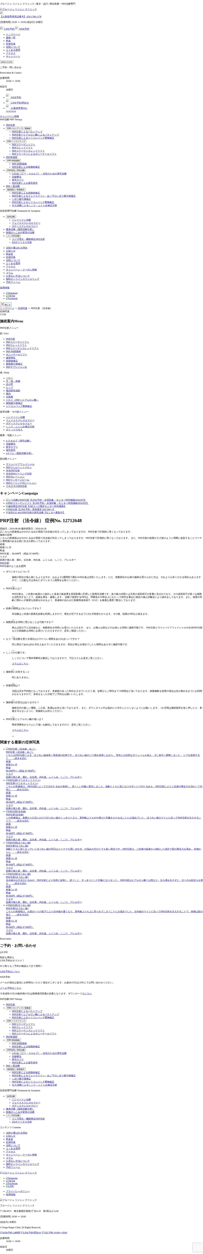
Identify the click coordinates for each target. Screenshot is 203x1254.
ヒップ (9, 387)
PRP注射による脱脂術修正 (26, 167)
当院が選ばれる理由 (16, 248)
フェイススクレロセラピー (26, 223)
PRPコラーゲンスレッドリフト (28, 151)
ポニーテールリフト (16, 354)
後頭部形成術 (13, 390)
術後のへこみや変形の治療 (20, 232)
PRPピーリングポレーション (21, 483)
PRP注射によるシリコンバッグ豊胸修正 (33, 138)
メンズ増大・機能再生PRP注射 (28, 239)
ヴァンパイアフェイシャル (20, 464)
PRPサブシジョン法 (16, 367)
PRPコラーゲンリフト (23, 144)
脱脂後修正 (12, 361)
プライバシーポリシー (18, 1191)
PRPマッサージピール (17, 480)
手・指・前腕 (13, 381)
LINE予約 (9, 29)
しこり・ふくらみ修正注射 (20, 426)
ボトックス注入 (14, 429)
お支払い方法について (18, 276)
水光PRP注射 (13, 470)
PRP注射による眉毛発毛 (25, 183)
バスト (9, 378)
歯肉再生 (10, 357)
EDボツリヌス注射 (22, 242)
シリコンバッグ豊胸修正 (19, 406)
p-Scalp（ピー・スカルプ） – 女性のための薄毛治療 (39, 173)
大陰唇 (9, 397)
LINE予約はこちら (10, 971)
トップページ (13, 34)
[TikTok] (10, 295)
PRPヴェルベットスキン (19, 467)
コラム (9, 273)
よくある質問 (13, 50)
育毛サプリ (18, 180)
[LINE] (10, 1186)
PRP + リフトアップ (16, 141)
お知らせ (10, 251)
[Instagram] (12, 293)
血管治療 (11, 217)
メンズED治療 (13, 236)
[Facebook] (12, 298)
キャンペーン (13, 56)
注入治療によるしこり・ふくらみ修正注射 (34, 205)
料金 (8, 40)
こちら (88, 993)
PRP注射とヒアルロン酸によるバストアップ (35, 135)
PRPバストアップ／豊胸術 (18, 128)
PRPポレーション (15, 477)
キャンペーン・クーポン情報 (21, 269)
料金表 (9, 254)
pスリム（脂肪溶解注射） (19, 453)
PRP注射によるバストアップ (27, 131)
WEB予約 (24, 29)
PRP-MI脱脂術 (13, 160)
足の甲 (9, 384)
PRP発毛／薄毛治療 (16, 170)
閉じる (7, 305)
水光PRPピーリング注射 (19, 473)
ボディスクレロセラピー (25, 226)
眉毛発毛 (10, 450)
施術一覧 (10, 37)
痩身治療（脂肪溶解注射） (20, 229)
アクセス (10, 53)
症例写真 (10, 44)
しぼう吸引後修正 (21, 199)
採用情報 (5, 287)
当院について (13, 47)
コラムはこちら (20, 663)
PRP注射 (10, 125)
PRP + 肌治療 (13, 186)
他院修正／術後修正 (16, 189)
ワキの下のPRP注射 (16, 486)
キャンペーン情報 (9, 116)
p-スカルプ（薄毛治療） (19, 440)
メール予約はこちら (10, 988)
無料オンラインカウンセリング (22, 279)
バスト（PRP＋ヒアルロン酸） (22, 400)
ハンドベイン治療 (21, 220)
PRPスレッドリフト (22, 147)
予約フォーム (13, 282)
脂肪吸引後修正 (14, 364)
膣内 (8, 393)
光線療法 (16, 177)
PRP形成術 (11, 157)
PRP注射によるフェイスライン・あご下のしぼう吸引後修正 (44, 196)
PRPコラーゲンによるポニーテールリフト (34, 154)
